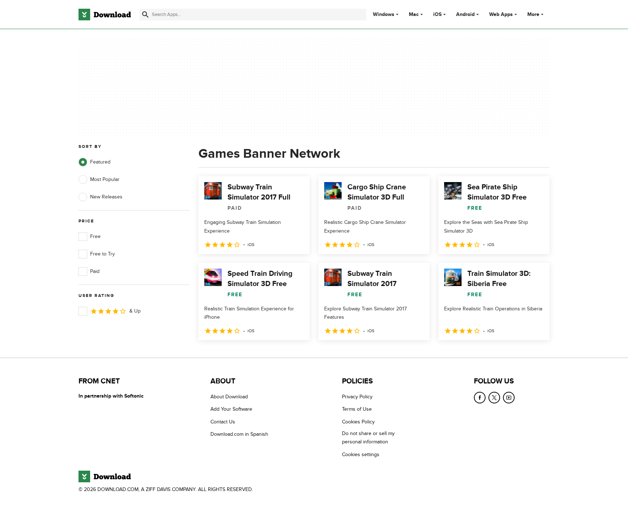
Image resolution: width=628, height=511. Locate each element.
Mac (414, 14)
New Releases (106, 197)
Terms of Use (357, 409)
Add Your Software (231, 409)
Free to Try (102, 254)
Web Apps (501, 14)
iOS (437, 14)
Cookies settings (360, 454)
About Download (229, 397)
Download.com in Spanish (239, 434)
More (533, 14)
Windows (383, 14)
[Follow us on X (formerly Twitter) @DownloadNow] (494, 397)
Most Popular (105, 179)
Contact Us (222, 422)
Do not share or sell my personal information (368, 437)
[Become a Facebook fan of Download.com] (480, 397)
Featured (100, 162)
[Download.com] (104, 14)
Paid (95, 271)
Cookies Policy (358, 422)
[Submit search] (145, 14)
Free (95, 236)
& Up (135, 311)
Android (465, 14)
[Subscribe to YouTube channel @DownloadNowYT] (509, 397)
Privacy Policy (357, 397)
